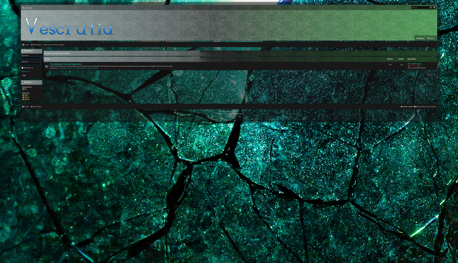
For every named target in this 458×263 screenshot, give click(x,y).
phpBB (223, 114)
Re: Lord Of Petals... (415, 64)
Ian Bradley (234, 111)
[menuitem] (430, 38)
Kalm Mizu (414, 66)
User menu (28, 51)
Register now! (26, 71)
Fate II (26, 97)
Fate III (26, 99)
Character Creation (66, 68)
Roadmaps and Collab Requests (86, 68)
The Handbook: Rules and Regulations (65, 64)
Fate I (26, 95)
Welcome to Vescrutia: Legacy (56, 53)
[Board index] (70, 22)
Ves (25, 89)
